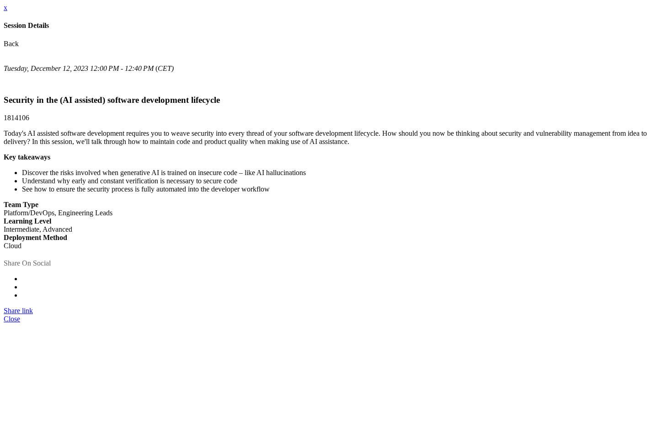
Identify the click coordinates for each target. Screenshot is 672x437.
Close (12, 319)
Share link (18, 310)
